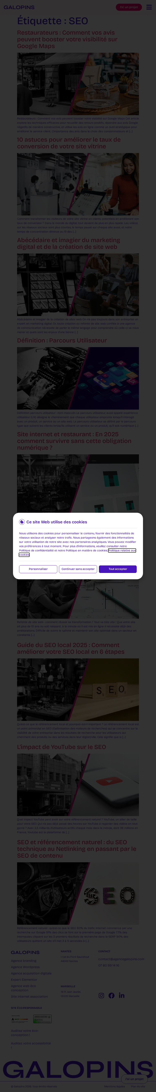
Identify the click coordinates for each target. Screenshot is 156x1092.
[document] (78, 546)
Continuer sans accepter (78, 569)
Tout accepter (118, 569)
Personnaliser (38, 569)
